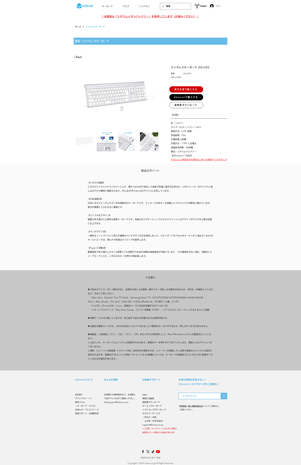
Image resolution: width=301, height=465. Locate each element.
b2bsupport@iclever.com (116, 402)
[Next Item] (153, 97)
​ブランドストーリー (84, 398)
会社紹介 (80, 395)
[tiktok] (153, 452)
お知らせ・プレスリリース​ (87, 410)
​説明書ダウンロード (151, 402)
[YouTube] (158, 452)
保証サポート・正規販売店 (87, 413)
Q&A (144, 395)
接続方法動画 (148, 398)
